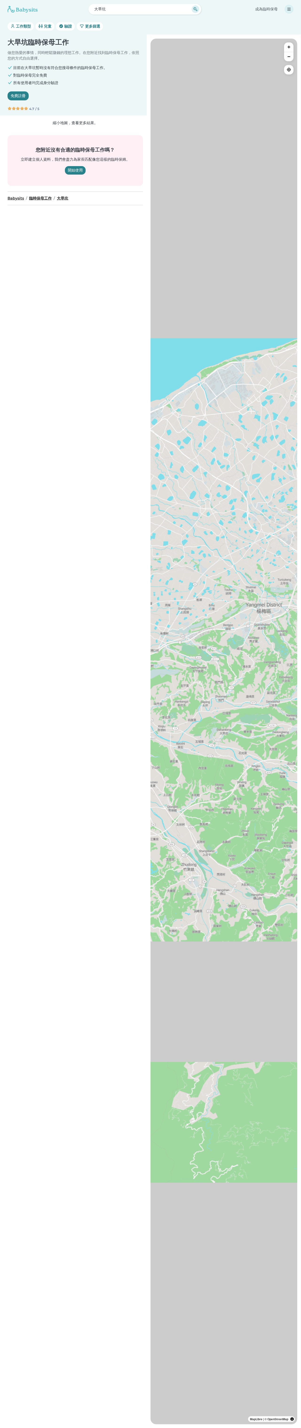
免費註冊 (18, 96)
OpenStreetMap (277, 1419)
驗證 (67, 26)
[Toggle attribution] (292, 1419)
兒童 (47, 26)
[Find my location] (288, 69)
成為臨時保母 (266, 9)
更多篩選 (92, 26)
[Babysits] (23, 9)
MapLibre (256, 1419)
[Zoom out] (288, 56)
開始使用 (75, 170)
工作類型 (23, 26)
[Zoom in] (288, 47)
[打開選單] (289, 9)
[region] (223, 731)
